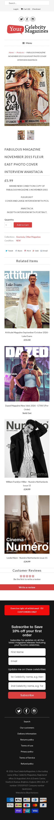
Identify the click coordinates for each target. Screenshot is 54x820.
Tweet (10, 251)
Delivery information (27, 733)
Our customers (27, 727)
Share (20, 251)
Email (45, 251)
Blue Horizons (32, 792)
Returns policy (27, 739)
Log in (16, 9)
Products (20, 52)
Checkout (36, 9)
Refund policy (27, 763)
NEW (18, 240)
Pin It (29, 251)
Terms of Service (27, 757)
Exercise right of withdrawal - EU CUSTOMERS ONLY (27, 610)
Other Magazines (33, 237)
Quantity (9, 219)
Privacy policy (27, 751)
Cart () (26, 9)
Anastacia (20, 237)
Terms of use (27, 745)
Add (37, 251)
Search (27, 721)
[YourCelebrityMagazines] (27, 31)
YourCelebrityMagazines (24, 771)
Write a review (27, 587)
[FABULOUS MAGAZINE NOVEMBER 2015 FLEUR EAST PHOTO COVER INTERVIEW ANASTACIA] (27, 96)
